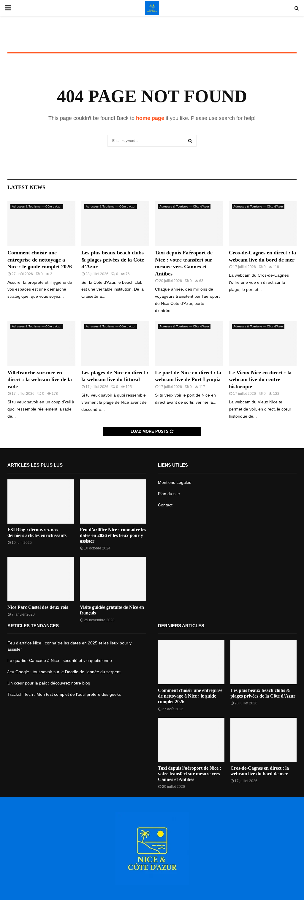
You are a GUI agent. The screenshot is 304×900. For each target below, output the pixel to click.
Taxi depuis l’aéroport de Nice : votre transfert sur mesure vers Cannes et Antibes (189, 774)
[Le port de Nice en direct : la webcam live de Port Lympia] (189, 343)
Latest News (26, 187)
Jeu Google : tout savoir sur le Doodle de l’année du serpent (64, 671)
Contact (165, 505)
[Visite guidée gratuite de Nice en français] (113, 579)
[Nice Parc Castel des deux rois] (40, 579)
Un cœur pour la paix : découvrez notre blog (48, 683)
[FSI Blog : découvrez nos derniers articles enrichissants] (40, 501)
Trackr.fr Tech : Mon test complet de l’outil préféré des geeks (64, 694)
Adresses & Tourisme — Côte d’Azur (36, 206)
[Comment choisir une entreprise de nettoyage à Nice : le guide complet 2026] (41, 223)
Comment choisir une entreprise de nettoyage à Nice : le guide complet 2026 (39, 260)
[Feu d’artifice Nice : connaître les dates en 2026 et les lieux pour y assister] (113, 501)
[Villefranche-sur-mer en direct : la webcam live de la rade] (41, 343)
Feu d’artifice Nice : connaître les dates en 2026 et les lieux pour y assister (113, 535)
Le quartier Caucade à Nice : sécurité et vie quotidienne (59, 660)
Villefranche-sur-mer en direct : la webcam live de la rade (39, 379)
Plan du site (169, 493)
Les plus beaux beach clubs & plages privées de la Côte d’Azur (112, 260)
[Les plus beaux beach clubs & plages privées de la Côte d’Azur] (115, 223)
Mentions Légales (174, 482)
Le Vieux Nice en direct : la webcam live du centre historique (260, 379)
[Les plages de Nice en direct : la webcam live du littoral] (115, 343)
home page (150, 118)
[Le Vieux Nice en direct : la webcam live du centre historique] (263, 343)
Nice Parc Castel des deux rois (37, 607)
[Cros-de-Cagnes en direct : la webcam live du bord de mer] (263, 223)
